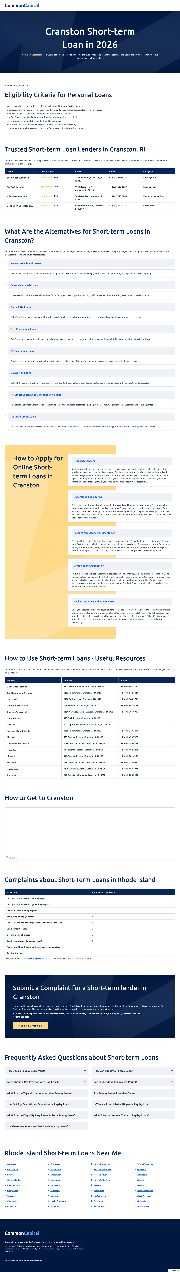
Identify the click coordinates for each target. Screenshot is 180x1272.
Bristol (10, 1174)
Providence (99, 1201)
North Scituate (101, 1174)
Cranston (11, 1206)
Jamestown (56, 1180)
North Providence (102, 1169)
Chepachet (12, 1190)
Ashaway (11, 1164)
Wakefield (142, 1174)
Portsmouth (100, 1195)
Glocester (55, 1164)
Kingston (55, 1190)
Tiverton (141, 1169)
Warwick (141, 1185)
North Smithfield (102, 1180)
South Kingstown (145, 1164)
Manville (54, 1206)
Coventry (11, 1195)
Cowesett (12, 1201)
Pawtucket (99, 1190)
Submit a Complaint (30, 1025)
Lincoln (54, 1195)
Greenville (55, 1169)
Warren (140, 1180)
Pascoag (98, 1185)
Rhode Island (11, 85)
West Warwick (144, 1195)
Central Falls (13, 1180)
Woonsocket (143, 1206)
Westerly (141, 1201)
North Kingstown (102, 1164)
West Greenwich (145, 1190)
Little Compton (58, 1201)
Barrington (12, 1169)
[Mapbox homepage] (11, 857)
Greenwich (55, 1174)
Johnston (55, 1185)
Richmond (99, 1206)
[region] (90, 834)
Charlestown (13, 1185)
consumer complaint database (36, 958)
